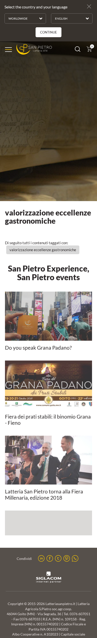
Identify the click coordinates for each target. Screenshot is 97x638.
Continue (48, 32)
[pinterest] (66, 558)
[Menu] (8, 49)
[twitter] (58, 558)
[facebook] (50, 558)
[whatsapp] (75, 558)
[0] (89, 50)
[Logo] (34, 49)
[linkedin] (41, 558)
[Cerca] (77, 50)
